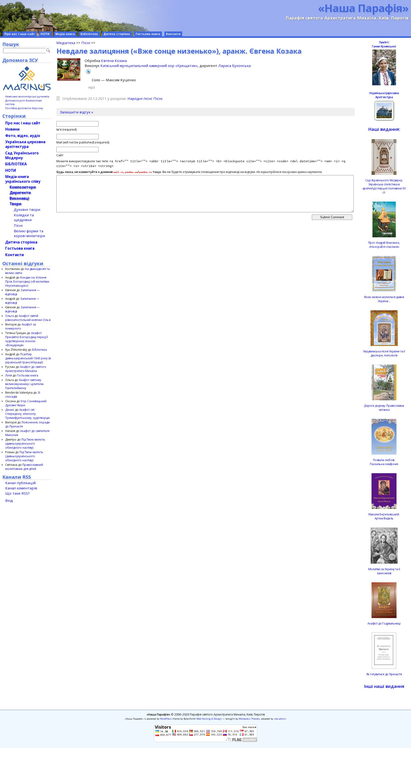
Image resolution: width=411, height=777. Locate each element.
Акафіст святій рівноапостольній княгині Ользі (28, 318)
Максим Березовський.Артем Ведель (384, 516)
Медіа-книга (65, 34)
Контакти (173, 34)
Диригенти (20, 192)
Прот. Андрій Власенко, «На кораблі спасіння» (384, 245)
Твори (15, 203)
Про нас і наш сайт (20, 34)
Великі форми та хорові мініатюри (29, 233)
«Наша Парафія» (363, 7)
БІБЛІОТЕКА (16, 164)
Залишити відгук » (76, 112)
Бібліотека (89, 34)
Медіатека (65, 42)
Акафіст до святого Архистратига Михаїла (25, 369)
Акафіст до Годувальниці (383, 623)
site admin (280, 718)
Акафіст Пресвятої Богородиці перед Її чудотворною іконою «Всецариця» (26, 339)
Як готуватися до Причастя (384, 674)
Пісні (85, 42)
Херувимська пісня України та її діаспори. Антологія (384, 353)
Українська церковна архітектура (25, 144)
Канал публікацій (20, 482)
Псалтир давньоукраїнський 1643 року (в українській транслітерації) (28, 358)
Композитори (23, 187)
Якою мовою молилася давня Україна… (384, 299)
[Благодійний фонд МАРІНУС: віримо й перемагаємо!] (27, 78)
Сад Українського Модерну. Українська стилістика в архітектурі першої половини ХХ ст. (384, 186)
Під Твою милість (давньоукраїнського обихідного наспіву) (25, 443)
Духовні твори (27, 209)
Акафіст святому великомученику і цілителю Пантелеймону (24, 384)
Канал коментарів (21, 488)
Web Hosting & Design (209, 718)
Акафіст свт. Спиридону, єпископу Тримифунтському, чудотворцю (27, 414)
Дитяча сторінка (117, 34)
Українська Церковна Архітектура (384, 95)
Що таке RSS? (17, 493)
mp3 (91, 87)
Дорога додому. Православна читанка (384, 408)
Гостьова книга (148, 34)
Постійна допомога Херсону (24, 108)
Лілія (8, 375)
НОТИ (45, 34)
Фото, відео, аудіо (22, 135)
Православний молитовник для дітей (24, 467)
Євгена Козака (114, 60)
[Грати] (88, 71)
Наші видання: (384, 129)
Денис (9, 410)
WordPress (166, 718)
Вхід (9, 500)
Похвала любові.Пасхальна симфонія (384, 462)
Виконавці (19, 198)
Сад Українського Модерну (22, 155)
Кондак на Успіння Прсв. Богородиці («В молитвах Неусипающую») (27, 281)
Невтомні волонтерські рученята (27, 96)
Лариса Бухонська (234, 65)
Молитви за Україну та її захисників (384, 571)
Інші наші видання (384, 686)
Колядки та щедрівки (24, 217)
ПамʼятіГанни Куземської (384, 44)
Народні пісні (139, 98)
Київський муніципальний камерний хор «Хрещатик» (149, 65)
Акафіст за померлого (20, 326)
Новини (12, 129)
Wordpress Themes (249, 718)
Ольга (9, 316)
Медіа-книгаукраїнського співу (22, 179)
